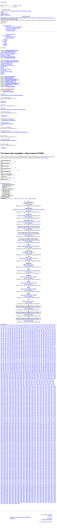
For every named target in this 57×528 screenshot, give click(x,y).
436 (26, 344)
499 (1, 348)
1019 (2, 374)
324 (55, 338)
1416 (49, 398)
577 (8, 352)
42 (14, 325)
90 (39, 327)
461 (26, 345)
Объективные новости (8, 91)
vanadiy (6, 144)
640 (37, 354)
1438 (54, 399)
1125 (18, 380)
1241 (7, 388)
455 (12, 345)
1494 (43, 403)
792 (41, 362)
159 (21, 330)
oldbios (30, 259)
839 (35, 364)
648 (55, 354)
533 (21, 349)
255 (12, 335)
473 (53, 345)
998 (55, 372)
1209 (29, 385)
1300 (4, 392)
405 (12, 343)
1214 (43, 385)
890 (37, 367)
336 (26, 339)
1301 (7, 392)
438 (30, 344)
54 (34, 325)
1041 (7, 375)
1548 (27, 407)
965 (37, 370)
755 (15, 360)
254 (10, 335)
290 (35, 337)
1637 (52, 412)
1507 (24, 404)
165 (35, 330)
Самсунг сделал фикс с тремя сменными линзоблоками (12, 95)
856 (17, 365)
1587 (24, 409)
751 (6, 360)
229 (10, 334)
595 (48, 352)
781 (17, 362)
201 (3, 333)
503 (10, 348)
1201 (7, 385)
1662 (10, 414)
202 (6, 333)
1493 (40, 403)
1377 (52, 395)
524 (1, 349)
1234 (43, 387)
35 (2, 325)
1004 (15, 373)
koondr (30, 204)
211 (26, 333)
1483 (13, 403)
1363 (13, 395)
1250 (32, 388)
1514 (43, 404)
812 (30, 363)
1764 (15, 420)
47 (22, 325)
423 (52, 343)
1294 (43, 390)
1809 (29, 423)
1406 (21, 398)
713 (32, 358)
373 (52, 340)
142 (39, 329)
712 (30, 358)
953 (10, 370)
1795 (46, 422)
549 (1, 350)
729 (12, 359)
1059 (2, 377)
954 (12, 370)
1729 (29, 418)
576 (6, 352)
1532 (38, 405)
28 (47, 324)
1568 (27, 408)
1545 (18, 407)
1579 (2, 409)
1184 (15, 384)
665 (37, 355)
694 (46, 357)
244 (43, 334)
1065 (18, 377)
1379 (2, 397)
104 (10, 328)
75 (14, 327)
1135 (45, 380)
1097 (52, 378)
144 (43, 329)
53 (32, 325)
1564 (15, 408)
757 (19, 360)
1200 (4, 385)
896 (50, 367)
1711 (35, 417)
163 (30, 330)
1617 (52, 410)
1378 (54, 395)
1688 (27, 415)
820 (48, 363)
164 (32, 330)
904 (12, 368)
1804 (15, 423)
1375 (46, 395)
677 (8, 357)
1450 (32, 400)
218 (41, 333)
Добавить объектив (10, 34)
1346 (21, 394)
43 (16, 325)
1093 (40, 378)
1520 (4, 405)
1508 (27, 404)
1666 (21, 414)
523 (55, 348)
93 (44, 327)
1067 (24, 377)
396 (48, 342)
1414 (43, 398)
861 (28, 365)
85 (31, 327)
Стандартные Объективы (7, 62)
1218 (54, 385)
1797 (52, 422)
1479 (2, 403)
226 (3, 334)
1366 (21, 395)
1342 (10, 394)
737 (30, 359)
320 (46, 338)
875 (3, 367)
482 (19, 347)
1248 (27, 388)
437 (28, 344)
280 (12, 337)
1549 (29, 407)
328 (8, 339)
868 (43, 365)
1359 (2, 395)
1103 (12, 379)
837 (30, 364)
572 (52, 350)
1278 (54, 389)
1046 (21, 375)
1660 (4, 414)
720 (48, 358)
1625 (18, 412)
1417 (52, 398)
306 (15, 338)
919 (46, 368)
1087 (24, 378)
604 (12, 353)
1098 (54, 378)
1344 (15, 394)
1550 (32, 407)
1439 (2, 400)
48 (24, 325)
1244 (15, 388)
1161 (7, 383)
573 (55, 350)
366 (37, 340)
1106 (21, 379)
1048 (27, 375)
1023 (13, 374)
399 (55, 342)
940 (37, 369)
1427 (24, 399)
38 (7, 325)
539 (35, 349)
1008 (26, 373)
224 (55, 333)
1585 (18, 409)
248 (52, 334)
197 (50, 332)
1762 (10, 420)
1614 (43, 410)
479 (12, 347)
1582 (10, 409)
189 (32, 332)
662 (30, 355)
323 (52, 338)
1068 (27, 377)
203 (8, 333)
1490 (32, 403)
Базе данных (45, 157)
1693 (40, 415)
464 (32, 345)
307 (17, 338)
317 (39, 338)
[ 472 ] (22, 198)
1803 (13, 423)
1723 (13, 418)
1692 (38, 415)
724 (1, 359)
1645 (18, 413)
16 (27, 324)
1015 (45, 373)
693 (43, 357)
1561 (7, 408)
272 (50, 335)
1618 (54, 410)
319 (43, 338)
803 (10, 363)
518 (43, 348)
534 (23, 349)
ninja (30, 210)
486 (28, 347)
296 (48, 337)
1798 (54, 422)
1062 (10, 377)
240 (35, 334)
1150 (31, 382)
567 (41, 350)
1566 (21, 408)
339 (32, 339)
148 (52, 329)
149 (55, 329)
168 (41, 330)
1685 (18, 415)
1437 (52, 399)
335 (23, 339)
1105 (18, 379)
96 (49, 327)
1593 (40, 409)
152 (6, 330)
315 (35, 338)
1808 (27, 423)
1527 (24, 405)
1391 (35, 397)
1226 (21, 387)
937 (30, 369)
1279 (2, 390)
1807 (24, 423)
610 (26, 353)
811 (28, 363)
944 (46, 369)
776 (6, 362)
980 (15, 372)
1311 (35, 392)
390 (35, 342)
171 (48, 330)
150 (1, 330)
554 (12, 350)
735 (26, 359)
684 (23, 357)
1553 (40, 407)
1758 (54, 419)
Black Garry (30, 308)
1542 (10, 407)
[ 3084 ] (30, 198)
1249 (29, 388)
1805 (18, 423)
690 (37, 357)
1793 (40, 422)
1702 (10, 417)
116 (36, 328)
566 (39, 350)
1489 (29, 403)
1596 (49, 409)
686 (28, 357)
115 (34, 328)
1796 (49, 422)
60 (44, 325)
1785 (18, 422)
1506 (21, 404)
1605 (18, 410)
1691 (35, 415)
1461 (7, 402)
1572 (38, 408)
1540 (4, 407)
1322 (10, 393)
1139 (2, 382)
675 (3, 357)
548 (55, 349)
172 (50, 330)
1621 (7, 412)
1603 (13, 410)
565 (37, 350)
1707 (24, 417)
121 (47, 328)
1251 (35, 388)
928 (10, 369)
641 (39, 354)
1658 (54, 413)
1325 (18, 393)
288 (30, 337)
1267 (24, 389)
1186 (21, 384)
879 (12, 367)
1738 (54, 418)
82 (26, 327)
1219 (2, 387)
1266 (21, 389)
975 (3, 372)
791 (39, 362)
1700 (4, 417)
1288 (27, 390)
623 (55, 353)
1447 (24, 400)
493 (43, 347)
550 (3, 350)
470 (46, 345)
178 (8, 332)
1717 (52, 417)
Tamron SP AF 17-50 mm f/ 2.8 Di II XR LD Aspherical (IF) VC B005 (28, 209)
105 (12, 328)
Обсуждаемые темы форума (8, 120)
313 (30, 338)
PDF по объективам (11, 36)
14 (23, 324)
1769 (29, 420)
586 (28, 352)
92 (42, 327)
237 (28, 334)
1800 (4, 423)
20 (33, 324)
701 (6, 358)
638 (32, 354)
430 (12, 344)
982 (19, 372)
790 (37, 362)
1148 (26, 382)
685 (26, 357)
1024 (15, 374)
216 (37, 333)
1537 (52, 405)
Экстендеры (3, 70)
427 (6, 344)
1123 (12, 380)
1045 (18, 375)
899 (1, 368)
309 (21, 338)
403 (8, 343)
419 (43, 343)
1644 (15, 413)
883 (21, 367)
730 (15, 359)
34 (1, 325)
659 (23, 355)
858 (21, 365)
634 (23, 354)
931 (17, 369)
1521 (7, 405)
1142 (10, 382)
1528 (27, 405)
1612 (38, 410)
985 (26, 372)
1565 (18, 408)
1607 (24, 410)
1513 (40, 404)
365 (35, 340)
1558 (54, 407)
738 (32, 359)
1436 (49, 399)
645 (48, 354)
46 (21, 325)
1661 (7, 414)
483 (21, 347)
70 (6, 327)
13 (22, 324)
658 (21, 355)
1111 (34, 379)
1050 (32, 375)
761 (28, 360)
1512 (38, 404)
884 (23, 367)
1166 (21, 383)
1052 (38, 375)
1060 (4, 377)
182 (17, 332)
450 (1, 345)
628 (10, 354)
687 (30, 357)
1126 (20, 380)
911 (28, 368)
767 (41, 360)
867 (41, 365)
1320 (4, 393)
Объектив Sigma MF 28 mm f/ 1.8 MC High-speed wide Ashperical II (14, 132)
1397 (52, 397)
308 (19, 338)
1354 (43, 394)
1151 (34, 382)
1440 (4, 400)
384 (21, 342)
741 (39, 359)
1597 (52, 409)
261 (26, 335)
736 (28, 359)
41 (12, 325)
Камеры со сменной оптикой (7, 65)
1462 (10, 402)
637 (30, 354)
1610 (32, 410)
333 (19, 339)
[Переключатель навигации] (1, 23)
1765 (18, 420)
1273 (40, 389)
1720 (4, 418)
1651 (35, 413)
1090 (32, 378)
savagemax (30, 278)
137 (28, 329)
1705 (18, 417)
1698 (54, 415)
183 (19, 332)
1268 (27, 389)
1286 (21, 390)
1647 (24, 413)
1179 (2, 384)
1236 (49, 387)
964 (35, 370)
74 (12, 327)
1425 (18, 399)
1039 (2, 375)
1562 (10, 408)
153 (8, 330)
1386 (21, 397)
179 (10, 332)
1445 (18, 400)
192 (39, 332)
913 (32, 368)
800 (3, 363)
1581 (7, 409)
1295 (46, 390)
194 (43, 332)
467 (39, 345)
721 (50, 358)
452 (6, 345)
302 (6, 338)
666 (39, 355)
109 (21, 328)
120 (45, 328)
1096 (49, 378)
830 (15, 364)
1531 (35, 405)
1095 (46, 378)
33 (55, 324)
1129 (29, 380)
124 (54, 328)
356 (15, 340)
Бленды (2, 67)
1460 (4, 402)
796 (50, 362)
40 (11, 325)
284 (21, 337)
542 (41, 349)
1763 (13, 420)
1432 (38, 399)
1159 (2, 383)
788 (32, 362)
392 (39, 342)
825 (3, 364)
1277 (52, 389)
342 (39, 339)
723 (55, 358)
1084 (15, 378)
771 (50, 360)
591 (39, 352)
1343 (13, 394)
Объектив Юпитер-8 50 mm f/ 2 (7, 123)
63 (49, 325)
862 (30, 365)
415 (35, 343)
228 (8, 334)
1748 (27, 419)
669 (46, 355)
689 (35, 357)
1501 (7, 404)
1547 (24, 407)
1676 (49, 414)
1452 (38, 400)
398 (52, 342)
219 (43, 333)
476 (6, 347)
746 (50, 359)
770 (48, 360)
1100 (4, 379)
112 (28, 328)
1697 (52, 415)
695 (48, 357)
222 (50, 333)
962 (30, 370)
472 (51, 345)
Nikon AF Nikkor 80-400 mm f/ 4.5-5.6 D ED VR (28, 234)
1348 (27, 394)
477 (8, 347)
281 (15, 337)
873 (55, 365)
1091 (35, 378)
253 (8, 335)
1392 (38, 397)
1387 (24, 397)
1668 (27, 414)
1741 (7, 419)
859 (23, 365)
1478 (54, 402)
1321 (7, 393)
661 (28, 355)
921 (50, 368)
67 (1, 327)
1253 (40, 388)
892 (41, 367)
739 (35, 359)
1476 (49, 402)
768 (43, 360)
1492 (38, 403)
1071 (35, 377)
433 (19, 344)
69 (4, 327)
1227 (24, 387)
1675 (46, 414)
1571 (35, 408)
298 (52, 337)
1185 (18, 384)
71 (7, 327)
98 (52, 327)
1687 (24, 415)
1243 (13, 388)
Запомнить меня (6, 9)
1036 (49, 374)
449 (55, 344)
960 (26, 370)
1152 (37, 382)
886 (28, 367)
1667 (24, 414)
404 (10, 343)
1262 (10, 389)
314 (32, 338)
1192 (37, 384)
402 (6, 343)
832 (19, 364)
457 (17, 345)
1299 (2, 392)
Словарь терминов (10, 30)
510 (26, 348)
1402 (10, 398)
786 (28, 362)
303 (8, 338)
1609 (29, 410)
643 (43, 354)
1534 (43, 405)
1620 (4, 412)
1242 (10, 388)
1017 (51, 373)
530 (15, 349)
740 (37, 359)
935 (26, 369)
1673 (40, 414)
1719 (2, 418)
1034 (43, 374)
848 (55, 364)
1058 (54, 375)
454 (10, 345)
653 (10, 355)
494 (46, 347)
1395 (46, 397)
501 (6, 348)
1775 (46, 420)
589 (35, 352)
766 (39, 360)
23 (38, 324)
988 (32, 372)
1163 (12, 383)
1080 (4, 378)
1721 (7, 418)
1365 (18, 395)
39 (9, 325)
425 (1, 344)
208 (19, 333)
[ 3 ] (12, 198)
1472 (38, 402)
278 (8, 337)
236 (26, 334)
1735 (46, 418)
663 (32, 355)
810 (26, 363)
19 (32, 324)
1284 (15, 390)
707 (19, 358)
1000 (4, 373)
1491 (35, 403)
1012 (37, 373)
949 (1, 370)
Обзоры (5, 41)
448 (52, 344)
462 (28, 345)
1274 (43, 389)
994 (46, 372)
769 (46, 360)
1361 (7, 395)
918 (43, 368)
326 (3, 339)
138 (30, 329)
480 (15, 347)
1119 (2, 380)
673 (55, 355)
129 (10, 329)
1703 (13, 417)
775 (3, 362)
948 (55, 369)
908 (21, 368)
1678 (54, 414)
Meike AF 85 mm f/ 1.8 (28, 264)
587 (30, 352)
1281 (7, 390)
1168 (26, 383)
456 (15, 345)
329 (10, 339)
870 (48, 365)
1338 (54, 393)
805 (15, 363)
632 (19, 354)
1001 (7, 373)
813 (32, 363)
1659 (2, 414)
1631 (35, 412)
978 (10, 372)
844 (46, 364)
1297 (52, 390)
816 (39, 363)
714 (35, 358)
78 (19, 327)
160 (23, 330)
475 (3, 347)
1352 (38, 394)
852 (8, 365)
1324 (15, 393)
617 (41, 353)
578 (10, 352)
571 (50, 350)
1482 (10, 403)
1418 (54, 398)
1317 (52, 392)
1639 (2, 413)
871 (50, 365)
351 (3, 340)
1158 (53, 382)
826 (6, 364)
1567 (24, 408)
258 (19, 335)
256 (15, 335)
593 (43, 352)
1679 (2, 415)
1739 (2, 419)
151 (3, 330)
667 (41, 355)
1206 (21, 385)
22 (37, 324)
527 (8, 349)
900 (3, 368)
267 (39, 335)
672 (52, 355)
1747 (24, 419)
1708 (27, 417)
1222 (10, 387)
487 (30, 347)
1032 (38, 374)
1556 (49, 407)
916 (39, 368)
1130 (31, 380)
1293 (40, 390)
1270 (32, 389)
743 (43, 359)
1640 (4, 413)
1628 (27, 412)
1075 (46, 377)
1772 (38, 420)
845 (48, 364)
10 (17, 324)
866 (39, 365)
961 (28, 370)
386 (26, 342)
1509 (29, 404)
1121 (7, 380)
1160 (4, 383)
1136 (48, 380)
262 (28, 335)
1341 (7, 394)
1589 (29, 409)
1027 (24, 374)
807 (19, 363)
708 (21, 358)
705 (15, 358)
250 (1, 335)
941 (39, 369)
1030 (32, 374)
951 (6, 370)
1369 (29, 395)
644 (46, 354)
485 (26, 347)
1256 (49, 388)
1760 (4, 420)
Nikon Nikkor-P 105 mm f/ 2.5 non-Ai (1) (28, 258)
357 (17, 340)
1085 (18, 378)
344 (43, 339)
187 (28, 332)
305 (12, 338)
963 (32, 370)
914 (35, 368)
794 (46, 362)
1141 (7, 382)
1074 (43, 377)
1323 (13, 393)
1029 (29, 374)
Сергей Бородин (6, 111)
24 (40, 324)
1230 (32, 387)
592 (41, 352)
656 (17, 355)
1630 (32, 412)
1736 (49, 418)
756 (17, 360)
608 (21, 353)
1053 (40, 375)
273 (52, 335)
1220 (4, 387)
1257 (52, 388)
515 (37, 348)
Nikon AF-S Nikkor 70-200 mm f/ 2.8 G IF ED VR (28, 215)
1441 (7, 400)
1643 (13, 413)
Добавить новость (4, 115)
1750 (32, 419)
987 (30, 372)
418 (41, 343)
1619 (2, 412)
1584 (15, 409)
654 (12, 355)
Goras (6, 135)
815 (37, 363)
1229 (29, 387)
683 (21, 357)
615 (37, 353)
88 (36, 327)
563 (32, 350)
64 (51, 325)
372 (50, 340)
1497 (52, 403)
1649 (29, 413)
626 (6, 354)
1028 (27, 374)
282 (17, 337)
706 (17, 358)
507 (19, 348)
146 (48, 329)
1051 (35, 375)
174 (55, 330)
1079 (2, 378)
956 (17, 370)
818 (43, 363)
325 (1, 339)
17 (28, 324)
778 (10, 362)
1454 (43, 400)
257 (17, 335)
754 (12, 360)
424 (55, 343)
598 (55, 352)
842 (41, 364)
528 (10, 349)
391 (37, 342)
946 (50, 369)
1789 (29, 422)
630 (15, 354)
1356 (49, 394)
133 (19, 329)
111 (25, 328)
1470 (32, 402)
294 (43, 337)
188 (30, 332)
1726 (21, 418)
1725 (18, 418)
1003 (12, 373)
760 (26, 360)
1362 (10, 395)
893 (43, 367)
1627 (24, 412)
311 (26, 338)
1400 (4, 398)
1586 (21, 409)
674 (1, 357)
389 (32, 342)
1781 (7, 422)
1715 (46, 417)
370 (46, 340)
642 (41, 354)
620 (48, 353)
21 (35, 324)
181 (15, 332)
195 (46, 332)
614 (35, 353)
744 (46, 359)
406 (15, 343)
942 (41, 369)
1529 (29, 405)
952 (8, 370)
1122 (10, 380)
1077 (52, 377)
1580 (4, 409)
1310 (32, 392)
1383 (13, 397)
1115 (45, 379)
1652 (38, 413)
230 (12, 334)
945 (48, 369)
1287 (24, 390)
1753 (40, 419)
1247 (24, 388)
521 (50, 348)
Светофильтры (4, 66)
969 (46, 370)
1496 (49, 403)
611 (28, 353)
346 (48, 339)
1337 (52, 393)
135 (23, 329)
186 (26, 332)
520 (48, 348)
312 (28, 338)
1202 (10, 385)
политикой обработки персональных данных (20, 10)
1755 (46, 419)
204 (10, 333)
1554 (43, 407)
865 (37, 365)
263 (30, 335)
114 (32, 328)
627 (8, 354)
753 (10, 360)
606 (17, 353)
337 (28, 339)
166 (37, 330)
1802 (10, 423)
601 (6, 353)
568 (43, 350)
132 (17, 329)
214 (32, 333)
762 (30, 360)
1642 (10, 413)
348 (52, 339)
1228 (27, 387)
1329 (29, 393)
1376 (49, 395)
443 (41, 344)
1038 (54, 374)
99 (54, 327)
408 (19, 343)
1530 (32, 405)
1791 (35, 422)
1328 (27, 393)
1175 (45, 383)
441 (37, 344)
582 (19, 352)
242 (39, 334)
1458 (54, 400)
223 (52, 333)
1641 (7, 413)
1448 (27, 400)
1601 (7, 410)
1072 (38, 377)
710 (26, 358)
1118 (53, 379)
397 (50, 342)
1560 (4, 408)
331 (15, 339)
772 (52, 360)
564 (35, 350)
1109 (29, 379)
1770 (32, 420)
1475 (46, 402)
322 (50, 338)
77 (17, 327)
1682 (10, 415)
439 (32, 344)
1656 (49, 413)
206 (15, 333)
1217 (51, 385)
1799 (2, 423)
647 (52, 354)
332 (17, 339)
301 (3, 338)
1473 (40, 402)
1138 (53, 380)
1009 (29, 373)
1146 (21, 382)
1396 (49, 397)
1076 (49, 377)
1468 (27, 402)
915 (37, 368)
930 (15, 369)
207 (17, 333)
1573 (40, 408)
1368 (27, 395)
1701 (7, 417)
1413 (40, 398)
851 (6, 365)
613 (32, 353)
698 (55, 357)
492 (41, 347)
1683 (13, 415)
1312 (38, 392)
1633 (40, 412)
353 (8, 340)
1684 (15, 415)
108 (19, 328)
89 (37, 327)
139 (32, 329)
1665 (18, 414)
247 (50, 334)
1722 (10, 418)
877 (8, 367)
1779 (2, 422)
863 (32, 365)
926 (6, 369)
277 (6, 337)
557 (19, 350)
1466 (21, 402)
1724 (15, 418)
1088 (27, 378)
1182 (10, 384)
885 (26, 367)
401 (3, 343)
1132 (37, 380)
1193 (40, 384)
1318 (54, 392)
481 (17, 347)
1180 (4, 384)
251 (3, 335)
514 (35, 348)
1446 (21, 400)
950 (3, 370)
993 (43, 372)
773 (55, 360)
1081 (7, 378)
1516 (49, 404)
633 (21, 354)
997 (52, 372)
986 (28, 372)
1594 (43, 409)
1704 (15, 417)
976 (6, 372)
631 (17, 354)
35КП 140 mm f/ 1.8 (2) (28, 203)
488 (32, 347)
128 (8, 329)
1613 (40, 410)
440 (35, 344)
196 (48, 332)
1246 (21, 388)
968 (43, 370)
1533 (40, 405)
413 (30, 343)
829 (12, 364)
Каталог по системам (11, 29)
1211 (35, 385)
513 (32, 348)
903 (10, 368)
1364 (15, 395)
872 (52, 365)
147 (50, 329)
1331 (35, 393)
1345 (18, 394)
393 (41, 342)
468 (41, 345)
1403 (13, 398)
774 (1, 362)
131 (15, 329)
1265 (18, 389)
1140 (4, 382)
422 (50, 343)
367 (39, 340)
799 (1, 363)
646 (50, 354)
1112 (37, 379)
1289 (29, 390)
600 (3, 353)
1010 (32, 373)
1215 (46, 385)
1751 (35, 419)
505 (15, 348)
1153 (40, 382)
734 (23, 359)
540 (37, 349)
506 (17, 348)
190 (35, 332)
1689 (29, 415)
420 (46, 343)
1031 (35, 374)
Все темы (3, 148)
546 (50, 349)
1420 (4, 399)
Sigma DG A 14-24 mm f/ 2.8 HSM (28, 276)
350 (1, 340)
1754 (43, 419)
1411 (35, 398)
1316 (49, 392)
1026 (21, 374)
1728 (27, 418)
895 (48, 367)
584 (23, 352)
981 (17, 372)
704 (12, 358)
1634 (43, 412)
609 (23, 353)
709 (23, 358)
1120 (4, 380)
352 (6, 340)
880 (15, 367)
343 (41, 339)
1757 (52, 419)
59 (42, 325)
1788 (27, 422)
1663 (13, 414)
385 (23, 342)
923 (55, 368)
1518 (54, 404)
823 (55, 363)
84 (29, 327)
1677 (52, 414)
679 (12, 357)
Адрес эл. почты (17, 5)
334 (21, 339)
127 (6, 329)
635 (26, 354)
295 (46, 337)
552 (8, 350)
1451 (35, 400)
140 (35, 329)
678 (10, 357)
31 (52, 324)
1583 (13, 409)
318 (41, 338)
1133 (39, 380)
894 (46, 367)
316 (37, 338)
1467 (24, 402)
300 (1, 338)
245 (46, 334)
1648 (27, 413)
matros (30, 302)
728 (10, 359)
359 (21, 340)
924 (1, 369)
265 (35, 335)
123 (52, 328)
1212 (38, 385)
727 (8, 359)
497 (52, 347)
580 (15, 352)
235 (23, 334)
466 (37, 345)
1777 (52, 420)
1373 (40, 395)
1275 (46, 389)
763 (32, 360)
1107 (23, 379)
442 (39, 344)
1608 (27, 410)
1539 (2, 407)
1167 (23, 383)
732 (19, 359)
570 (48, 350)
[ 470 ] (15, 198)
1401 (7, 398)
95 (47, 327)
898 (55, 367)
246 (48, 334)
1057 (52, 375)
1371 (35, 395)
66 (54, 325)
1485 (18, 403)
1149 (29, 382)
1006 (20, 373)
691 (39, 357)
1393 (40, 397)
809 (23, 363)
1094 (43, 378)
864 (35, 365)
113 (30, 328)
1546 (21, 407)
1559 (2, 408)
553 (10, 350)
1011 (34, 373)
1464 (15, 402)
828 (10, 364)
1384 (15, 397)
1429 (29, 399)
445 (46, 344)
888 (32, 367)
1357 (52, 394)
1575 (46, 408)
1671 (35, 414)
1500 (4, 404)
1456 (49, 400)
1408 (27, 398)
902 (8, 368)
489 (35, 347)
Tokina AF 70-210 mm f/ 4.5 (28, 301)
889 (35, 367)
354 (10, 340)
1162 (10, 383)
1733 (40, 418)
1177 (50, 383)
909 (23, 368)
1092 (38, 378)
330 (12, 339)
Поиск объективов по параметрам (14, 26)
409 (21, 343)
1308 (27, 392)
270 (46, 335)
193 (41, 332)
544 (46, 349)
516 (39, 348)
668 (43, 355)
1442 (10, 400)
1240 (4, 388)
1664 (15, 414)
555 (15, 350)
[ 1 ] (8, 198)
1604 (15, 410)
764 (35, 360)
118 (41, 328)
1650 (32, 413)
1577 (52, 408)
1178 (53, 383)
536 (28, 349)
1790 (32, 422)
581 (17, 352)
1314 (43, 392)
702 (8, 358)
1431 (35, 399)
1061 (7, 377)
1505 (18, 404)
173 (52, 330)
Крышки (3, 72)
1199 (2, 385)
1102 (10, 379)
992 (41, 372)
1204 (15, 385)
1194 (42, 384)
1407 (24, 398)
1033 (40, 374)
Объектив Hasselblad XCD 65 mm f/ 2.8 (8, 140)
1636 (49, 412)
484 (23, 347)
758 (21, 360)
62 (47, 325)
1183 (12, 384)
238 (30, 334)
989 (35, 372)
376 (3, 342)
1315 (46, 392)
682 (19, 357)
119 (43, 328)
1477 (52, 402)
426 (3, 344)
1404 (15, 398)
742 (41, 359)
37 (6, 325)
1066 (21, 377)
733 (21, 359)
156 (15, 330)
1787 (24, 422)
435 (23, 344)
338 (30, 339)
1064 (15, 377)
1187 (23, 384)
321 (48, 338)
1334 (43, 393)
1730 (32, 418)
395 (46, 342)
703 (10, 358)
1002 (9, 373)
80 (22, 327)
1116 (47, 379)
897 (52, 367)
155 (12, 330)
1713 (40, 417)
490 (37, 347)
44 (17, 325)
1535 (46, 405)
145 (46, 329)
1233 (40, 387)
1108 (26, 379)
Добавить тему (4, 147)
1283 (13, 390)
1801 (7, 423)
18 (30, 324)
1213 (40, 385)
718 (43, 358)
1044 (15, 375)
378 (8, 342)
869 (46, 365)
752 (8, 360)
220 (46, 333)
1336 (49, 393)
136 (26, 329)
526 (6, 349)
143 (41, 329)
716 (39, 358)
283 (19, 337)
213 (30, 333)
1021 (7, 374)
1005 (18, 373)
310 (23, 338)
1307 (24, 392)
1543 (13, 407)
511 (28, 348)
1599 (2, 410)
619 (46, 353)
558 (21, 350)
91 (41, 327)
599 (1, 353)
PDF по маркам (9, 37)
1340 (4, 394)
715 (37, 358)
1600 (4, 410)
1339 (2, 394)
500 (3, 348)
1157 (50, 382)
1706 (21, 417)
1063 (13, 377)
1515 (46, 404)
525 (3, 349)
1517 (52, 404)
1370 (32, 395)
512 (30, 348)
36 (4, 325)
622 (52, 353)
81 (24, 327)
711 (28, 358)
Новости (5, 44)
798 (55, 362)
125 (1, 329)
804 (12, 363)
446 (48, 344)
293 (41, 337)
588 (32, 352)
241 (37, 334)
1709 (29, 417)
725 (3, 359)
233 (19, 334)
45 (19, 325)
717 (41, 358)
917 (41, 368)
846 (50, 364)
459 (21, 345)
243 (41, 334)
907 (19, 368)
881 (17, 367)
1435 (46, 399)
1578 (54, 408)
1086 (21, 378)
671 (50, 355)
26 (43, 324)
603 (10, 353)
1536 (49, 405)
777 (8, 362)
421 (48, 343)
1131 (34, 380)
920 (48, 368)
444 (43, 344)
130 (12, 329)
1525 (18, 405)
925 (3, 369)
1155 (45, 382)
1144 (15, 382)
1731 (35, 418)
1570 (32, 408)
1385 (18, 397)
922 (52, 368)
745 (48, 359)
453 (8, 345)
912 (30, 368)
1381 (7, 397)
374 (55, 340)
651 (6, 355)
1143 (12, 382)
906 (17, 368)
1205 (18, 385)
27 (45, 324)
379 (10, 342)
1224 (15, 387)
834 (23, 364)
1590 (32, 409)
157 (17, 330)
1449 (29, 400)
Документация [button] (6, 35)
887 (30, 367)
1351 (35, 394)
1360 (4, 395)
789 (35, 362)
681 (17, 357)
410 (23, 343)
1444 (15, 400)
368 (41, 340)
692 (41, 357)
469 (43, 345)
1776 (49, 420)
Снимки (5, 40)
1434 (43, 399)
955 (15, 370)
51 (29, 325)
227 (6, 334)
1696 (49, 415)
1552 (38, 407)
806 (17, 363)
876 (6, 367)
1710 (32, 417)
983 (21, 372)
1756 (49, 419)
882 (19, 367)
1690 (32, 415)
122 (49, 328)
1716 (49, 417)
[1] (1, 124)
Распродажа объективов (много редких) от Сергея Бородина (13, 109)
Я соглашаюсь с (16, 10)
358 (19, 340)
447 (50, 344)
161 (26, 330)
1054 (43, 375)
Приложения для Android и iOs (8, 56)
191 (37, 332)
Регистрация (7, 14)
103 (8, 328)
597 (52, 352)
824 (1, 364)
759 (23, 360)
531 (17, 349)
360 (23, 340)
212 (28, 333)
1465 (18, 402)
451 (3, 345)
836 (28, 364)
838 (32, 364)
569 (46, 350)
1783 (13, 422)
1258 (54, 388)
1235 (46, 387)
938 (32, 369)
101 (3, 328)
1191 (34, 384)
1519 (2, 405)
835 (26, 364)
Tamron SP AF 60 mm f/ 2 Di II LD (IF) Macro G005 (28, 270)
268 (41, 335)
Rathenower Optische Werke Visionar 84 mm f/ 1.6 (28, 246)
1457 (52, 400)
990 (37, 372)
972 (52, 370)
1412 (38, 398)
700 (3, 358)
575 (3, 352)
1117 (50, 379)
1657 (52, 413)
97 (51, 327)
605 (15, 353)
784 (23, 362)
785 (26, 362)
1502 (10, 404)
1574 (43, 408)
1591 (35, 409)
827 (8, 364)
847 (52, 364)
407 (17, 343)
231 (15, 334)
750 (3, 360)
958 (21, 370)
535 (26, 349)
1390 (32, 397)
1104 (15, 379)
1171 (34, 383)
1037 (52, 374)
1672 (38, 414)
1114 (42, 379)
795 (48, 362)
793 (43, 362)
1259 (2, 389)
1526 (21, 405)
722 (52, 358)
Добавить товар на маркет (11, 60)
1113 (39, 379)
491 (39, 347)
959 (23, 370)
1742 (10, 419)
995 (48, 372)
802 (8, 363)
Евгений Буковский (7, 97)
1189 (29, 384)
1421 (7, 399)
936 (28, 369)
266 (37, 335)
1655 (46, 413)
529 (12, 349)
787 (30, 362)
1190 (31, 384)
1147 (23, 382)
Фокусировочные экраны (7, 71)
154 (10, 330)
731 (17, 359)
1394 (43, 397)
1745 (18, 419)
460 (23, 345)
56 (37, 325)
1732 (38, 418)
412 (28, 343)
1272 (38, 389)
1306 (21, 392)
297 (50, 337)
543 (43, 349)
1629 (29, 412)
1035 (46, 374)
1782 (10, 422)
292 (39, 337)
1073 (40, 377)
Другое (2, 74)
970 (48, 370)
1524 (15, 405)
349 (55, 339)
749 (1, 360)
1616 (49, 410)
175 (1, 332)
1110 (31, 379)
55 (36, 325)
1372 (38, 395)
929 (12, 369)
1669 (29, 414)
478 (10, 347)
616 (39, 353)
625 (3, 354)
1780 (4, 422)
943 (43, 369)
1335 (46, 393)
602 (8, 353)
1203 (13, 385)
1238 (54, 387)
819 (46, 363)
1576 (49, 408)
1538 (54, 405)
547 (52, 349)
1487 (24, 403)
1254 (43, 388)
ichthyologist (30, 265)
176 (3, 332)
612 (30, 353)
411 (26, 343)
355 (12, 340)
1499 (2, 404)
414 (32, 343)
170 (46, 330)
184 (21, 332)
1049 (29, 375)
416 (37, 343)
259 (21, 335)
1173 (40, 383)
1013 (40, 373)
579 (12, 352)
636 (28, 354)
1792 (38, 422)
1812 (38, 423)
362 (28, 340)
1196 (48, 384)
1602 (10, 410)
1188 (26, 384)
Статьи (5, 42)
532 (19, 349)
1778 (54, 420)
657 (19, 355)
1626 (21, 412)
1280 (4, 390)
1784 (15, 422)
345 (46, 339)
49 (26, 325)
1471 (35, 402)
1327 (24, 393)
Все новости (3, 116)
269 (43, 335)
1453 (40, 400)
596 (50, 352)
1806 (21, 423)
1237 (52, 387)
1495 (46, 403)
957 (19, 370)
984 (23, 372)
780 (15, 362)
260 (23, 335)
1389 (29, 397)
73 (11, 327)
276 (3, 337)
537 (30, 349)
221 (48, 333)
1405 (18, 398)
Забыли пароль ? (4, 13)
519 (46, 348)
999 (1, 373)
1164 (15, 383)
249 (55, 334)
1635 (46, 412)
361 (26, 340)
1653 (40, 413)
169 (43, 330)
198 (52, 332)
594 (46, 352)
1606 (21, 410)
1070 (32, 377)
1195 (45, 384)
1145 (18, 382)
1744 (15, 419)
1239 (2, 388)
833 (21, 364)
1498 (54, 403)
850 (3, 365)
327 (6, 339)
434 (21, 344)
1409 (29, 398)
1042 (10, 375)
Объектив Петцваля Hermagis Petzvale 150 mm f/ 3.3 (28, 307)
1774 (43, 420)
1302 (10, 392)
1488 (27, 403)
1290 (32, 390)
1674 (43, 414)
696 (50, 357)
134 (21, 329)
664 (35, 355)
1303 (13, 392)
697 (52, 357)
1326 (21, 393)
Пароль (15, 6)
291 (37, 337)
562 (30, 350)
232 (17, 334)
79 (21, 327)
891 (39, 367)
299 (55, 337)
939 (35, 369)
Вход (2, 14)
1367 (24, 395)
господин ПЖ (8, 127)
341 (37, 339)
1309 (29, 392)
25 (42, 324)
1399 (2, 398)
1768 (27, 420)
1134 (42, 380)
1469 (29, 402)
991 (39, 372)
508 (21, 348)
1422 (10, 399)
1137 (50, 380)
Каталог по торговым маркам (13, 28)
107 (17, 328)
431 (15, 344)
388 (30, 342)
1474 (43, 402)
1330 (32, 393)
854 (12, 365)
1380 (4, 397)
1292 (38, 390)
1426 (21, 399)
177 (6, 332)
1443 (13, 400)
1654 (43, 413)
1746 (21, 419)
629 (12, 354)
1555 (46, 407)
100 (1, 328)
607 (19, 353)
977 (8, 372)
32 (53, 324)
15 (25, 324)
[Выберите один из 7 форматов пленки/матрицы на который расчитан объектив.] (8, 165)
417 (39, 343)
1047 (24, 375)
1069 (29, 377)
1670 (32, 414)
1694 (43, 415)
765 (37, 360)
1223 (13, 387)
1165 (18, 383)
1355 (46, 394)
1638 (54, 412)
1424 (15, 399)
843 (43, 364)
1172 (37, 383)
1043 (13, 375)
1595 (46, 409)
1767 (24, 420)
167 (39, 330)
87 (34, 327)
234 (21, 334)
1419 (2, 399)
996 (50, 372)
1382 (10, 397)
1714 (43, 417)
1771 (35, 420)
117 (38, 328)
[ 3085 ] (34, 198)
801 (6, 363)
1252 (38, 388)
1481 (7, 403)
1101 (7, 379)
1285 (18, 390)
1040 (4, 375)
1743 (13, 419)
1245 (18, 388)
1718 (54, 417)
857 (19, 365)
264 (32, 335)
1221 (7, 387)
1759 (2, 420)
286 (26, 337)
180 (12, 332)
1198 (53, 384)
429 (10, 344)
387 (28, 342)
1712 (38, 417)
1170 (31, 383)
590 (37, 352)
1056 (49, 375)
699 (1, 358)
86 (32, 327)
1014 (43, 373)
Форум (5, 45)
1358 (54, 394)
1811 (35, 423)
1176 (48, 383)
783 (21, 362)
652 (8, 355)
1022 (10, 374)
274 (55, 335)
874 (1, 367)
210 (23, 333)
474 (1, 347)
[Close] (1, 4)
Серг (4, 104)
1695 (46, 415)
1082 (10, 378)
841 (39, 364)
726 (6, 359)
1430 (32, 399)
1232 (38, 387)
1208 (27, 385)
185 (23, 332)
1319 (2, 393)
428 (8, 344)
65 (52, 325)
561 (28, 350)
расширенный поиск (5, 183)
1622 (10, 412)
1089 (29, 378)
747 (52, 359)
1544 (15, 407)
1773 (40, 420)
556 (17, 350)
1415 (46, 398)
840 (37, 364)
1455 (46, 400)
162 (28, 330)
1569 (29, 408)
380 (12, 342)
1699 (2, 417)
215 (35, 333)
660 (26, 355)
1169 (29, 383)
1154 (42, 382)
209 (21, 333)
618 (43, 353)
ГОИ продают (3, 102)
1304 (15, 392)
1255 (46, 388)
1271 (35, 389)
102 (6, 328)
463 (30, 345)
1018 (54, 373)
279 (10, 337)
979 (12, 372)
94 (46, 327)
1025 (18, 374)
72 (9, 327)
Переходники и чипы (6, 69)
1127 (23, 380)
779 (12, 362)
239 (32, 334)
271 (48, 335)
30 (50, 324)
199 (55, 332)
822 (52, 363)
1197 (50, 384)
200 (1, 333)
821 (50, 363)
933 (21, 369)
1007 (23, 373)
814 (35, 363)
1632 (38, 412)
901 (6, 368)
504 (12, 348)
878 (10, 367)
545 (48, 349)
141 (37, 329)
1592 (38, 409)
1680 (4, 415)
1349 (29, 394)
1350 (32, 394)
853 (10, 365)
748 (55, 359)
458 (19, 345)
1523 (13, 405)
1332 (38, 393)
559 (23, 350)
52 (31, 325)
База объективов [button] (7, 25)
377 (6, 342)
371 (48, 340)
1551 (35, 407)
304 (10, 338)
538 (32, 349)
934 (23, 369)
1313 (40, 392)
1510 (32, 404)
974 (1, 372)
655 (15, 355)
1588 (27, 409)
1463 (13, 402)
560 (26, 350)
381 (15, 342)
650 (3, 355)
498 (55, 347)
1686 (21, 415)
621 (50, 353)
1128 (26, 380)
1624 (15, 412)
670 (48, 355)
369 (43, 340)
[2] (2, 124)
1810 (32, 423)
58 (41, 325)
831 (17, 364)
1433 (40, 399)
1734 (43, 418)
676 (6, 357)
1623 (13, 412)
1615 (46, 410)
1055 (46, 375)
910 (26, 368)
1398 (54, 397)
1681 (7, 415)
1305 (18, 392)
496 (50, 347)
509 (23, 348)
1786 (21, 422)
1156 (48, 382)
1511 (35, 404)
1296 (49, 390)
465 (35, 345)
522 (52, 348)
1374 (43, 395)
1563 (13, 408)
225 (1, 334)
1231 (35, 387)
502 (8, 348)
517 (41, 348)
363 (30, 340)
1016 (48, 373)
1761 (7, 420)
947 (52, 369)
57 (39, 325)
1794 (43, 422)
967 (41, 370)
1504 (15, 404)
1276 (49, 389)
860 (26, 365)
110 (23, 328)
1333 (40, 393)
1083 (13, 378)
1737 (52, 418)
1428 (27, 399)
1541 (7, 407)
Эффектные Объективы (6, 64)
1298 (54, 390)
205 (12, 333)
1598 (54, 409)
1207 (24, 385)
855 (15, 365)
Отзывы (5, 39)
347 (50, 339)
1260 (4, 389)
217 (39, 333)
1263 (13, 389)
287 (28, 337)
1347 (24, 394)
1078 (54, 377)
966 (39, 370)
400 (1, 343)
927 (8, 369)
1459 (2, 402)
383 (19, 342)
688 (32, 357)
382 (17, 342)
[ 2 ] (10, 198)
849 (1, 365)
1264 (15, 389)
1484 (15, 403)
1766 (21, 420)
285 (23, 337)
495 (48, 347)
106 (15, 328)
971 (50, 370)
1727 (24, 418)
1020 (4, 374)
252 (6, 335)
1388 (27, 397)
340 (35, 339)
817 (41, 363)
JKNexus (30, 216)
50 (27, 325)
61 (46, 325)
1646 (21, 413)
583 (21, 352)
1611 (35, 410)
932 (19, 369)
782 (19, 362)
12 (20, 324)
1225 (18, 387)
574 (1, 352)
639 (35, 354)
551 (6, 350)
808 (21, 363)
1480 (4, 403)
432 (17, 344)
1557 (52, 407)
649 (1, 355)
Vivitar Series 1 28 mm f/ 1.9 (28, 252)
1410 (32, 398)
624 (1, 354)
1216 (49, 385)
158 (19, 330)
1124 (15, 380)
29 (48, 324)
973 (55, 370)
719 (46, 358)
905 (15, 368)
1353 (40, 394)
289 (32, 337)
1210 (32, 385)
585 (26, 352)
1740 (4, 419)
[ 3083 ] (26, 198)
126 (3, 329)
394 (43, 342)
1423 (13, 399)
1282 (10, 390)
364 (32, 340)
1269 (29, 389)
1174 (42, 383)
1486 (21, 403)
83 (27, 327)
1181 (7, 384)
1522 (10, 405)
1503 (13, 404)
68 (2, 327)
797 (52, 362)
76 (16, 327)
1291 (35, 390)
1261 (7, 389)
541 (39, 349)
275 (1, 337)
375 (1, 342)
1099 (2, 379)
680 (15, 357)
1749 (29, 419)
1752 (38, 419)
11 (18, 324)
